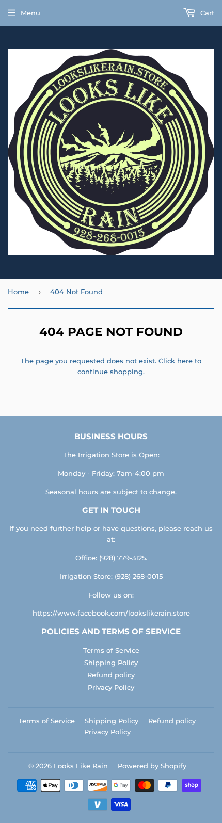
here (185, 361)
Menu (30, 13)
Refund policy (111, 675)
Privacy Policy (111, 687)
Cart (206, 13)
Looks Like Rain (81, 766)
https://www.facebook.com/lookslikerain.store (111, 613)
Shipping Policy (111, 662)
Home (18, 291)
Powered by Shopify (152, 766)
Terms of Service (111, 650)
